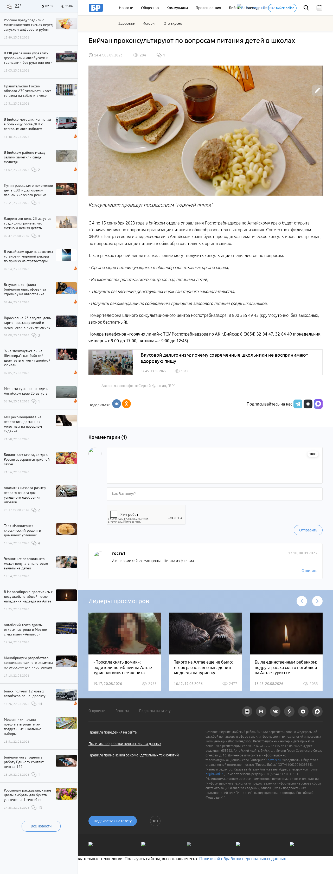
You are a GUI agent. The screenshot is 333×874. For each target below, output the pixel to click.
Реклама (122, 710)
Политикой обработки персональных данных (242, 859)
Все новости (41, 826)
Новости (126, 8)
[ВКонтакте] (116, 403)
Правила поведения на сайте (112, 732)
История (149, 23)
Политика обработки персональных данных (124, 744)
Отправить (308, 530)
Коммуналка (177, 8)
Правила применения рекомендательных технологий (133, 755)
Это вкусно (173, 23)
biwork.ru (274, 760)
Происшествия (208, 8)
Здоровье (126, 23)
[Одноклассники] (126, 403)
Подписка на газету (155, 710)
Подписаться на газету (113, 821)
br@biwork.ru (215, 774)
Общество (150, 8)
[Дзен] (307, 404)
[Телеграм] (297, 404)
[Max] (318, 404)
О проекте (96, 710)
